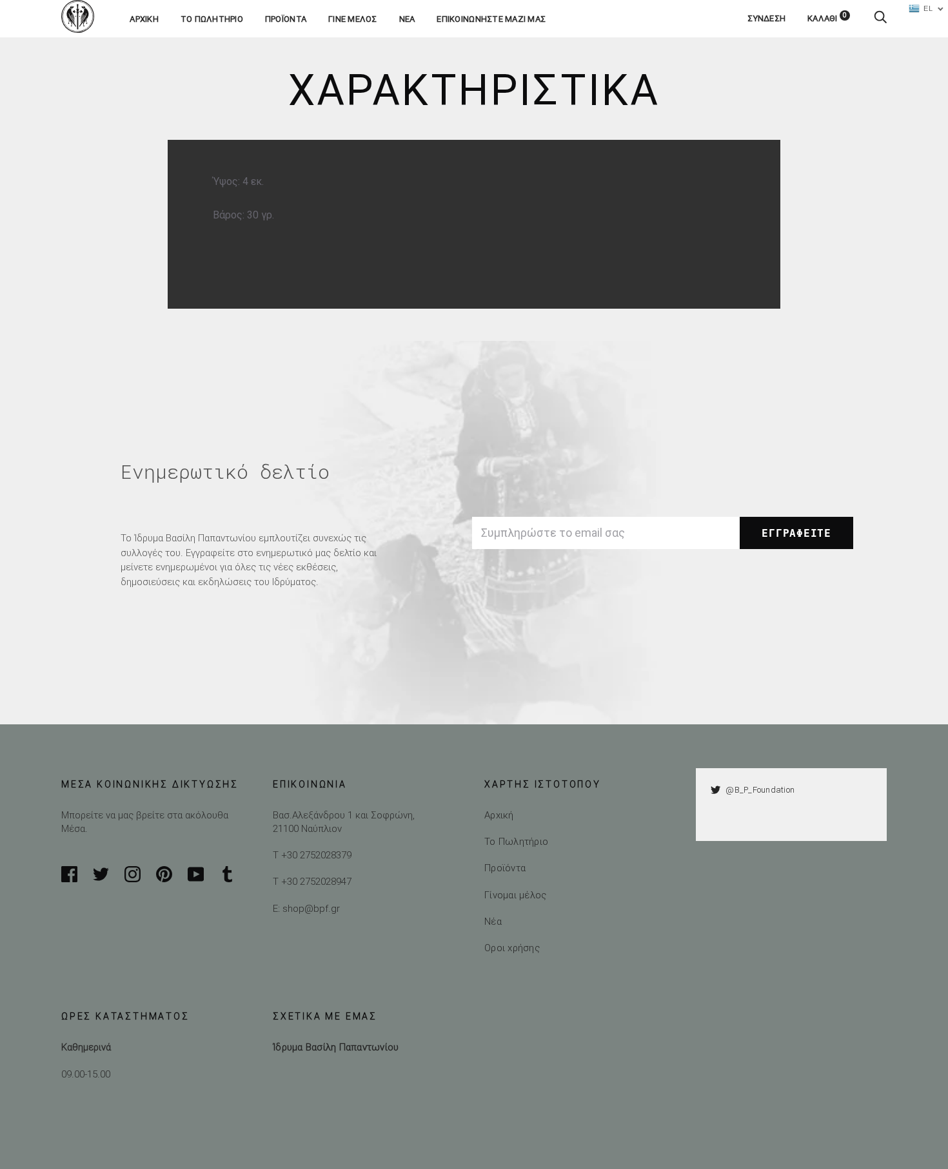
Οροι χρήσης (512, 948)
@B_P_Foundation (760, 789)
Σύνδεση (766, 18)
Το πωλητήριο (212, 19)
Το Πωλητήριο (516, 841)
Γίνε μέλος (352, 19)
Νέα (407, 19)
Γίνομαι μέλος (515, 895)
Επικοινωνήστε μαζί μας (491, 19)
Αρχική (144, 19)
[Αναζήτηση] (880, 18)
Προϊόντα (285, 19)
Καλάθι (827, 18)
